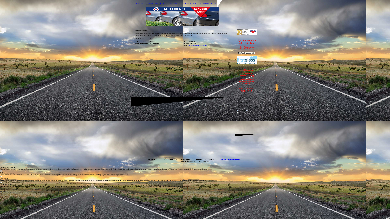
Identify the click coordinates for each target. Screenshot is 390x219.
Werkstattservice (170, 3)
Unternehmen (153, 3)
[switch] (1, 171)
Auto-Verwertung (208, 3)
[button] (103, 188)
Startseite (140, 3)
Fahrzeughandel (190, 3)
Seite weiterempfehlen (230, 159)
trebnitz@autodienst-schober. (197, 45)
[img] (195, 16)
